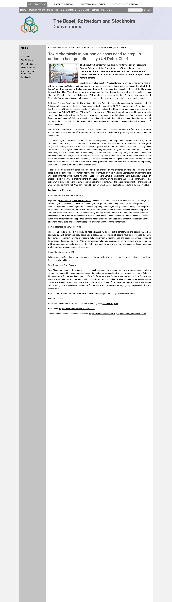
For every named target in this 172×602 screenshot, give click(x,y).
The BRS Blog (27, 60)
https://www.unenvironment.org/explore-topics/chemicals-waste (117, 313)
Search (147, 10)
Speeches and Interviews (27, 72)
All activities (26, 56)
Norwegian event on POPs (117, 47)
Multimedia (26, 77)
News (84, 47)
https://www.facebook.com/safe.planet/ (77, 308)
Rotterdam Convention (93, 4)
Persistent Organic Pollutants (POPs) (75, 200)
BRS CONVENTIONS (37, 4)
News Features (28, 67)
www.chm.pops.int (110, 303)
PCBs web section (97, 244)
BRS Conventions (64, 47)
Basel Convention (63, 4)
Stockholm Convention (125, 4)
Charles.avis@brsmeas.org (104, 293)
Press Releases (28, 64)
